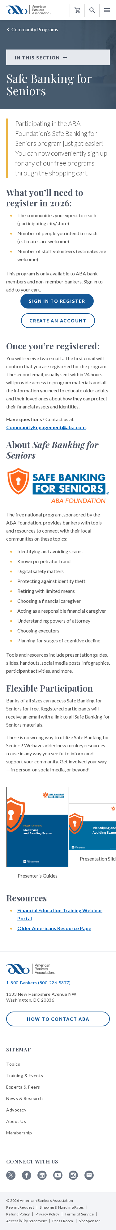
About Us (16, 1121)
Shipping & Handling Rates (62, 1207)
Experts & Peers (23, 1087)
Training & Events (24, 1075)
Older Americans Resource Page (54, 928)
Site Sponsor (89, 1221)
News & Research (24, 1098)
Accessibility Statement (26, 1221)
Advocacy (16, 1109)
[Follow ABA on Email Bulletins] (89, 1178)
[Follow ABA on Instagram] (73, 1178)
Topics (13, 1064)
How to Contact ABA (58, 1019)
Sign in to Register (57, 301)
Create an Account (58, 320)
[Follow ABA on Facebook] (26, 1178)
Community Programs (34, 29)
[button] (92, 10)
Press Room (62, 1221)
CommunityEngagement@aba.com (46, 427)
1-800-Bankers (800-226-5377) (38, 982)
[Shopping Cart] (77, 10)
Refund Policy (18, 1214)
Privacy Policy (47, 1214)
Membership (19, 1132)
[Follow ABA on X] (10, 1178)
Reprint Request (20, 1207)
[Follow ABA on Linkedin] (42, 1178)
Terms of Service (79, 1214)
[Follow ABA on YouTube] (57, 1178)
